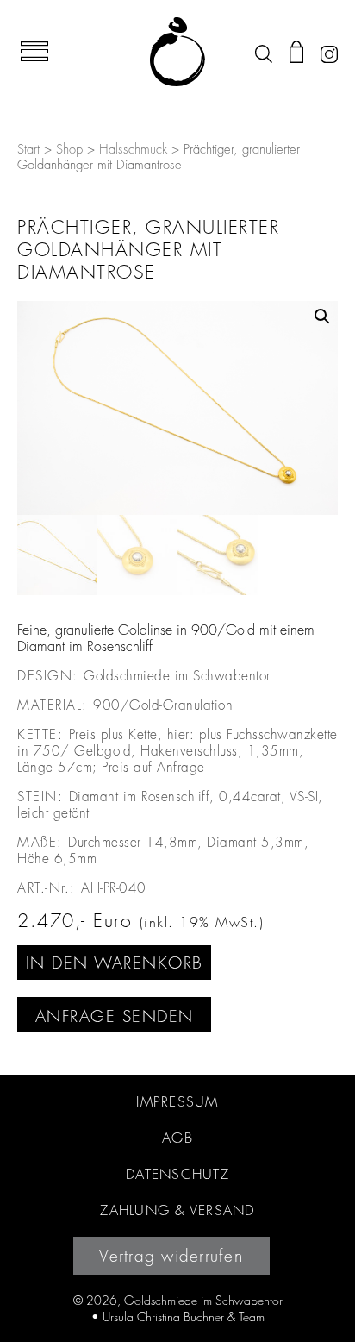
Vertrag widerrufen (171, 1256)
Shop (69, 149)
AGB (177, 1137)
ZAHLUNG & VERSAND (177, 1210)
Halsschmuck (133, 149)
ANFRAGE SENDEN (114, 1016)
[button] (322, 316)
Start (28, 149)
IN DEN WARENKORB (114, 962)
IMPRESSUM (177, 1101)
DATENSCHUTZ (177, 1173)
